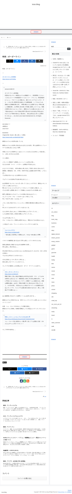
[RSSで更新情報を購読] (27, 381)
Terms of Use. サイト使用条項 (64, 492)
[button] (39, 61)
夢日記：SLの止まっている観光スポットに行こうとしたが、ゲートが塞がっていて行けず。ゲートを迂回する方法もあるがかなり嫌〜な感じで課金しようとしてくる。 (61, 81)
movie (5, 362)
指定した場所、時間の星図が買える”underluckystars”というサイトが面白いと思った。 (61, 105)
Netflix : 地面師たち (58, 59)
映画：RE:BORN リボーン (60, 99)
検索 (52, 46)
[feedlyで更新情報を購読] (24, 381)
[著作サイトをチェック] (21, 381)
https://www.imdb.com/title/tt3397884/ (12, 137)
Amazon (36, 31)
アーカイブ (54, 195)
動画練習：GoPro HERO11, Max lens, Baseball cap (60, 131)
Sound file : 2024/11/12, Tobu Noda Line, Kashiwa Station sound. (61, 93)
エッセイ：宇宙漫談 (58, 135)
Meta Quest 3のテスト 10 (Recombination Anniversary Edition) (61, 124)
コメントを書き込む (24, 478)
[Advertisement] (36, 18)
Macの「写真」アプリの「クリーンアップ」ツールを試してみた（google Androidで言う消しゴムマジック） (61, 114)
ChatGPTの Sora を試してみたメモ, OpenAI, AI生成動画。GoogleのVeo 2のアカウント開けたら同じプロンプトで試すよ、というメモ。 (61, 67)
